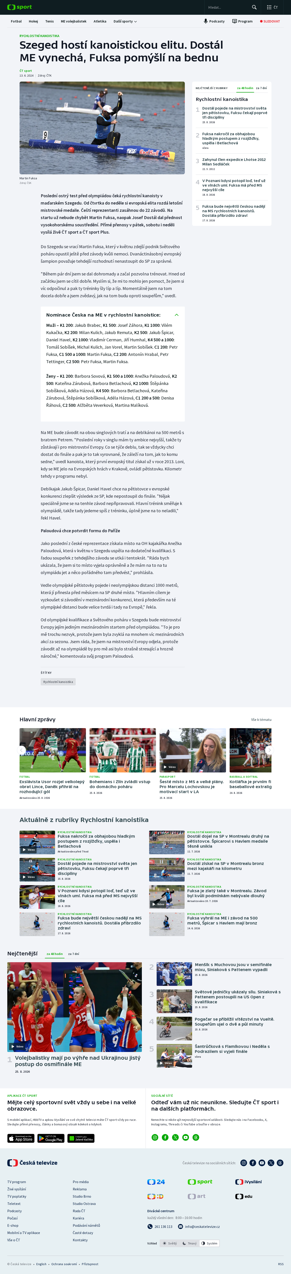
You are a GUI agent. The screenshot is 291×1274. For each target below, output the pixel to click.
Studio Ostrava (84, 1203)
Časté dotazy (83, 1232)
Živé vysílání (16, 1189)
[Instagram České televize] (243, 1163)
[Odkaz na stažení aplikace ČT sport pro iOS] (21, 1138)
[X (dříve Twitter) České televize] (271, 1163)
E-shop (12, 1225)
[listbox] (190, 1243)
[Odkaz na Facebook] (165, 1137)
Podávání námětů (86, 1225)
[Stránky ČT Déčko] (155, 1198)
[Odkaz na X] (175, 1137)
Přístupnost (90, 1264)
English (41, 1264)
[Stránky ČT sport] (200, 1183)
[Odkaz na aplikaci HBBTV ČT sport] (81, 1138)
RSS (281, 1264)
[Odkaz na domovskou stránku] (26, 7)
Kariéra (78, 1218)
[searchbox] (228, 7)
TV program (16, 1181)
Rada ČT (79, 1211)
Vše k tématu (261, 719)
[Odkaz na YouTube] (185, 1137)
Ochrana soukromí (64, 1264)
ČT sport (26, 71)
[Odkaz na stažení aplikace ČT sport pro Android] (51, 1138)
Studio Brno (82, 1196)
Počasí (12, 1218)
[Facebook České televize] (252, 1163)
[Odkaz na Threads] (196, 1137)
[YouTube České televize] (262, 1163)
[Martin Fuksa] (102, 128)
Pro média (81, 1181)
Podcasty (14, 1211)
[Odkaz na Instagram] (155, 1137)
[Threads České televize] (280, 1163)
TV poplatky (16, 1196)
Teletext (14, 1203)
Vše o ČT (13, 1240)
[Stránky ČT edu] (243, 1198)
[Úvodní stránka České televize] (32, 1163)
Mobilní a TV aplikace (23, 1232)
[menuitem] (16, 21)
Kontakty (80, 1240)
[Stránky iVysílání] (248, 1183)
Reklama (80, 1189)
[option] (170, 1243)
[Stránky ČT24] (156, 1183)
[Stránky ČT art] (196, 1198)
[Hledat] (254, 7)
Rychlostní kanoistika (39, 35)
